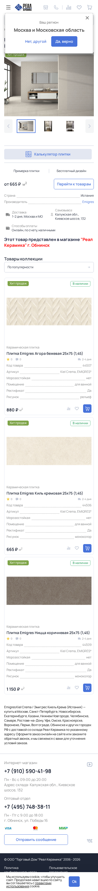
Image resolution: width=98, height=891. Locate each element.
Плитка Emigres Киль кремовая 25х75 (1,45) (45, 493)
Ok (74, 881)
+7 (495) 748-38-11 (27, 806)
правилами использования (28, 884)
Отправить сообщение (36, 839)
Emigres (88, 202)
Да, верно (64, 41)
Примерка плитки (26, 171)
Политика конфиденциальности (20, 870)
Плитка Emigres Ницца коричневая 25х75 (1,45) (48, 632)
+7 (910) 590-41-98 (27, 771)
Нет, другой (35, 41)
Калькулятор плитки (52, 154)
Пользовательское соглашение (63, 870)
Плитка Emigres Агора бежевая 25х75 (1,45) (45, 353)
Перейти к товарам (74, 183)
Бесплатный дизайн (71, 171)
